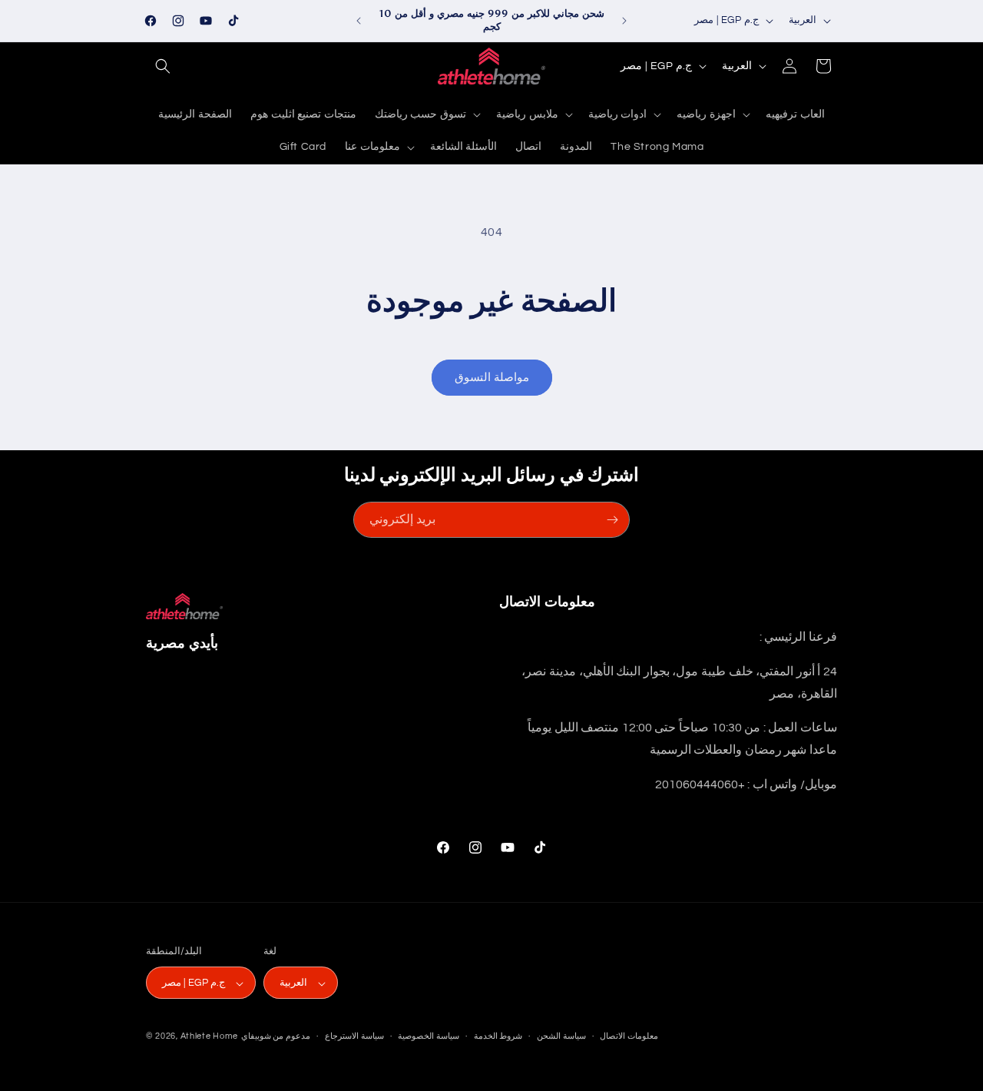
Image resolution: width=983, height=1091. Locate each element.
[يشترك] (612, 520)
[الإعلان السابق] (359, 20)
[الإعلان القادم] (624, 20)
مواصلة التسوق (492, 377)
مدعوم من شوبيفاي (275, 1037)
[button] (163, 66)
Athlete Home (209, 1037)
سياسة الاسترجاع (354, 1036)
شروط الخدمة (498, 1036)
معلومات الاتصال (629, 1036)
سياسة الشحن (561, 1036)
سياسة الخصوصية (428, 1036)
